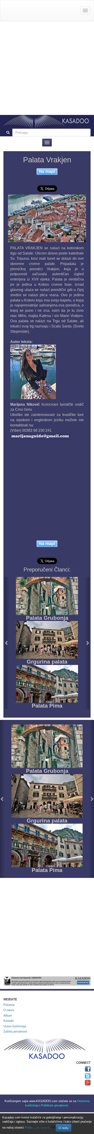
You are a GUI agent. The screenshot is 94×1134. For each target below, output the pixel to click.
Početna (8, 1005)
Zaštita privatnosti (15, 1031)
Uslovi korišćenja (14, 1026)
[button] (7, 643)
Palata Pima (47, 706)
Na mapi (47, 171)
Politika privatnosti (37, 1127)
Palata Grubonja (47, 618)
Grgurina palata (47, 662)
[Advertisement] (47, 68)
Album (7, 1015)
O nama (8, 1010)
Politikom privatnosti (54, 1105)
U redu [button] (63, 1128)
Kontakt (8, 1020)
